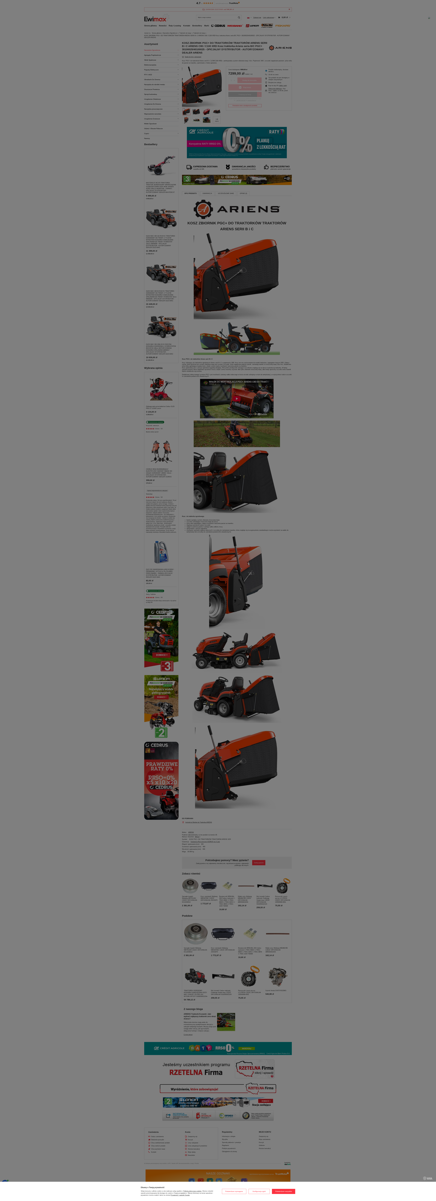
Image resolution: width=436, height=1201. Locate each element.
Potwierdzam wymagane (234, 1191)
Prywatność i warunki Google (180, 1195)
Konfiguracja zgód (259, 1191)
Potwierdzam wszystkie (283, 1191)
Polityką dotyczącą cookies (192, 1191)
